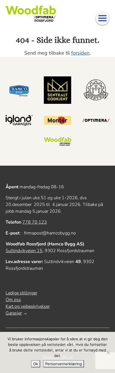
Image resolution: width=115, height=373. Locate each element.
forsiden (80, 53)
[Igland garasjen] (19, 120)
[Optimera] (95, 120)
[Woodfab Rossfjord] (57, 141)
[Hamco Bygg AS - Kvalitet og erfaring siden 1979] (31, 14)
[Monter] (57, 120)
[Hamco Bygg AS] (19, 90)
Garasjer (14, 313)
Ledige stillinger (21, 293)
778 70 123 (34, 222)
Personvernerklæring (63, 364)
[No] (108, 352)
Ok (35, 364)
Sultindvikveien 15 (24, 251)
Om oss (13, 300)
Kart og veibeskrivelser (28, 306)
